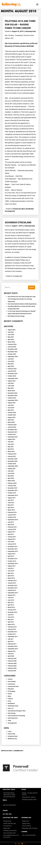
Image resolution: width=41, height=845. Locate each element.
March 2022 (11, 422)
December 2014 (12, 558)
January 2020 (12, 485)
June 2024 (11, 385)
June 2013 (11, 600)
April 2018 (11, 524)
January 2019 (12, 515)
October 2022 (12, 415)
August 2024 (11, 381)
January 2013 (12, 610)
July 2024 (11, 383)
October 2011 (12, 634)
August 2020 (11, 468)
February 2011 (12, 644)
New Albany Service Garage (16, 316)
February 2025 (12, 368)
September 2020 (13, 466)
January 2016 (12, 544)
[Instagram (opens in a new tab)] (19, 843)
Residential (30, 209)
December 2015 (12, 546)
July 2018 (11, 522)
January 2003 (12, 670)
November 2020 (12, 461)
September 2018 (13, 519)
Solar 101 (11, 708)
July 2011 (11, 639)
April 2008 (11, 656)
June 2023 (11, 407)
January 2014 (12, 583)
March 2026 (11, 342)
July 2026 (11, 332)
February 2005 (12, 663)
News (23, 209)
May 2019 (11, 505)
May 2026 (11, 337)
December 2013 (12, 585)
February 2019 (12, 512)
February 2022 (12, 424)
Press (9, 701)
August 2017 (11, 532)
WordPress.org (12, 738)
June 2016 (11, 541)
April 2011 (11, 641)
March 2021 (11, 451)
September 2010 (13, 648)
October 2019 (12, 493)
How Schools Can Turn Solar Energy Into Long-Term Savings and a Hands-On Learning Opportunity (22, 299)
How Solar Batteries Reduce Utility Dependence (22, 304)
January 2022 (12, 427)
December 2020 (12, 459)
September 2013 (13, 593)
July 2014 (11, 568)
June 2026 (11, 334)
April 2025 (11, 366)
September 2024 (13, 378)
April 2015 (11, 556)
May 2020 (11, 476)
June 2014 (11, 571)
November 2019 (12, 490)
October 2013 (12, 590)
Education (11, 689)
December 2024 (12, 373)
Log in (9, 731)
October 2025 (12, 354)
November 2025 (12, 351)
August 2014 (11, 566)
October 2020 (12, 463)
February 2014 (12, 580)
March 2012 (11, 624)
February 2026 (12, 344)
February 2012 (12, 627)
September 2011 (13, 636)
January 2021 (12, 456)
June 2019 (11, 502)
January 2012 (12, 629)
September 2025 (13, 356)
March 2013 (11, 607)
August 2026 (11, 329)
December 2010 (12, 646)
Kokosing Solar (31, 31)
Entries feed (11, 734)
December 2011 (12, 631)
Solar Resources (13, 718)
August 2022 (11, 417)
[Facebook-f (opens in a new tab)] (15, 843)
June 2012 (11, 617)
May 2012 (11, 619)
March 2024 (11, 390)
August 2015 (11, 554)
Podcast (10, 698)
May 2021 (11, 446)
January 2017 (12, 537)
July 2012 (11, 614)
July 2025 (11, 359)
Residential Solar (13, 706)
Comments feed (12, 736)
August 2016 (11, 539)
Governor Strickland (18, 222)
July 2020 (11, 471)
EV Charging (11, 691)
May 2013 (11, 602)
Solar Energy (11, 713)
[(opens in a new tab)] (25, 843)
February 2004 (12, 666)
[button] (37, 4)
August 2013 (11, 595)
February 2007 (12, 658)
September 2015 (13, 551)
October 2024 (12, 376)
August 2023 (11, 402)
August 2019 (11, 498)
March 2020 (11, 480)
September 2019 (13, 495)
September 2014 (13, 563)
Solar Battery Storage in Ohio (16, 711)
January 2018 (12, 529)
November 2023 (12, 395)
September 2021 (13, 437)
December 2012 (12, 612)
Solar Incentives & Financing (16, 715)
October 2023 (12, 398)
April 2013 (11, 605)
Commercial (16, 209)
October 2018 (12, 517)
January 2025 (12, 371)
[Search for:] (16, 287)
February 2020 (12, 483)
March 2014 (11, 578)
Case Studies (12, 681)
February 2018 (12, 527)
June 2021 (11, 444)
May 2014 (11, 573)
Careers (10, 679)
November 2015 (12, 549)
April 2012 (11, 622)
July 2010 (11, 653)
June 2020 (11, 473)
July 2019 (11, 500)
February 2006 (12, 661)
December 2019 (12, 488)
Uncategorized (10, 211)
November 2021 (12, 432)
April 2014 (11, 575)
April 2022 (11, 420)
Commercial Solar (13, 686)
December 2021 (12, 429)
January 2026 (12, 347)
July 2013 (11, 597)
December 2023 (12, 393)
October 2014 (12, 561)
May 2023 (11, 410)
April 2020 (11, 478)
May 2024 (11, 388)
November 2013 (12, 588)
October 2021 (12, 434)
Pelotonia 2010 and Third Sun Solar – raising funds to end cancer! (20, 24)
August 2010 (11, 651)
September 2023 (13, 400)
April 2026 (11, 339)
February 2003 (12, 668)
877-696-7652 (7, 814)
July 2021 (11, 441)
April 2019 (11, 507)
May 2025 (11, 364)
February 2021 (12, 454)
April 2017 (11, 534)
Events (10, 693)
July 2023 (11, 405)
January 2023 (12, 412)
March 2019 (11, 510)
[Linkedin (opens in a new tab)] (22, 843)
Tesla (9, 720)
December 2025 (12, 349)
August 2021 (11, 439)
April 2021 (11, 449)
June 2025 (11, 361)
